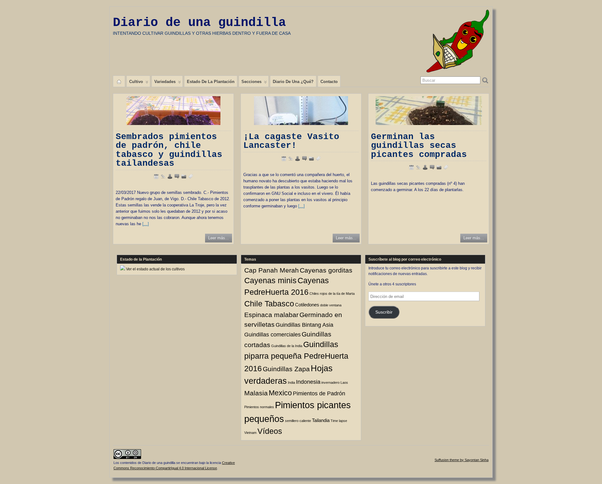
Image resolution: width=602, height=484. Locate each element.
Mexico (280, 393)
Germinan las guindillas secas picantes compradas (419, 146)
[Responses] (176, 176)
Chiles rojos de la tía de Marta (332, 293)
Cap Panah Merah (271, 270)
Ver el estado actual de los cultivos (155, 269)
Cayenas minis (270, 280)
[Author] (169, 176)
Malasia (256, 393)
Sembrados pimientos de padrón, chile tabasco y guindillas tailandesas (169, 150)
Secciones (251, 81)
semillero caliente (298, 421)
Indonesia (308, 381)
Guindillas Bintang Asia (304, 324)
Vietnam (250, 433)
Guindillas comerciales (272, 334)
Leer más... (218, 238)
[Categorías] (183, 176)
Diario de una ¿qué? (293, 81)
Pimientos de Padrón (319, 393)
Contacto (329, 81)
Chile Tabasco (269, 303)
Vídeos (269, 431)
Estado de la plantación (211, 81)
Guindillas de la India (286, 346)
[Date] (156, 176)
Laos (344, 382)
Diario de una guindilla (199, 23)
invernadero (330, 382)
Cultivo (136, 81)
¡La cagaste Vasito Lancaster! (291, 141)
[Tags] (190, 176)
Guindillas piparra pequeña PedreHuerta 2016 (296, 356)
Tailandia (321, 420)
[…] (145, 223)
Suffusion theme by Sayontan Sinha (461, 460)
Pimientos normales (259, 407)
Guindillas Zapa (286, 368)
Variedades (165, 81)
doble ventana (330, 305)
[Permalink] (163, 176)
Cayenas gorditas (326, 270)
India (291, 382)
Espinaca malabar (271, 314)
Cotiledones (307, 304)
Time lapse (338, 421)
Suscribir (384, 312)
